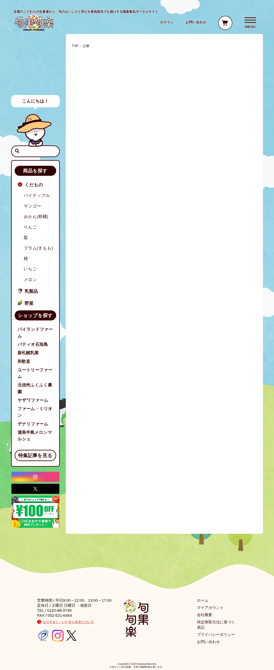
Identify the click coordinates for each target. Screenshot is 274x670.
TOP (75, 46)
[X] (35, 489)
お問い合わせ (208, 642)
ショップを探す (35, 315)
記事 (86, 46)
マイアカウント (210, 608)
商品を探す (35, 170)
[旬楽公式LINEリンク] (35, 511)
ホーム (202, 600)
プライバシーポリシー (216, 634)
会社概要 (204, 615)
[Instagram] (35, 477)
